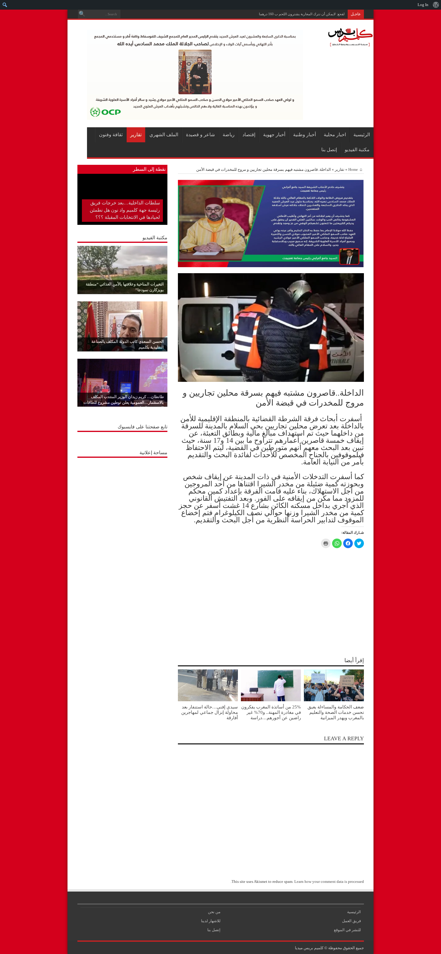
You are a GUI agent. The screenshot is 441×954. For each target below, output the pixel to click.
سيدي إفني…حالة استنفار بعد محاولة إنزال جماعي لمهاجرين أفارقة (209, 712)
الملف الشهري (163, 134)
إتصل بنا (329, 149)
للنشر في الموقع (347, 930)
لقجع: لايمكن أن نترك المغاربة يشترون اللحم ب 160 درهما (302, 14)
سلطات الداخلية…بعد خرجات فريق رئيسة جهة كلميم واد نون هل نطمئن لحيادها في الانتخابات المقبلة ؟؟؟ (125, 210)
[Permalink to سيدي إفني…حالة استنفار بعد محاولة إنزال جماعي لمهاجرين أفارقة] (208, 700)
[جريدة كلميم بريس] (350, 43)
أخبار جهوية (274, 134)
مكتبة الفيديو (357, 149)
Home (353, 169)
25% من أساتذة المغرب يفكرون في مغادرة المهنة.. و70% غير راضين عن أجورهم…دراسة (271, 712)
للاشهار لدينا (210, 921)
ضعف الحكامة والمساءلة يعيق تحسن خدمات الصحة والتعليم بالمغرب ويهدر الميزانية (336, 712)
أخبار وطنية (304, 134)
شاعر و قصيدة (200, 134)
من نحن (214, 912)
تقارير (136, 134)
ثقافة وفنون (111, 134)
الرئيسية (361, 134)
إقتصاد (248, 134)
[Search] (81, 14)
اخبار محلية (335, 134)
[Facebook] (133, 14)
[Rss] (140, 14)
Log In (423, 4)
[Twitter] (126, 14)
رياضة (229, 134)
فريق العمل (351, 921)
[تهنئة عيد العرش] (271, 266)
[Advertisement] (122, 498)
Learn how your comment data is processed (329, 881)
